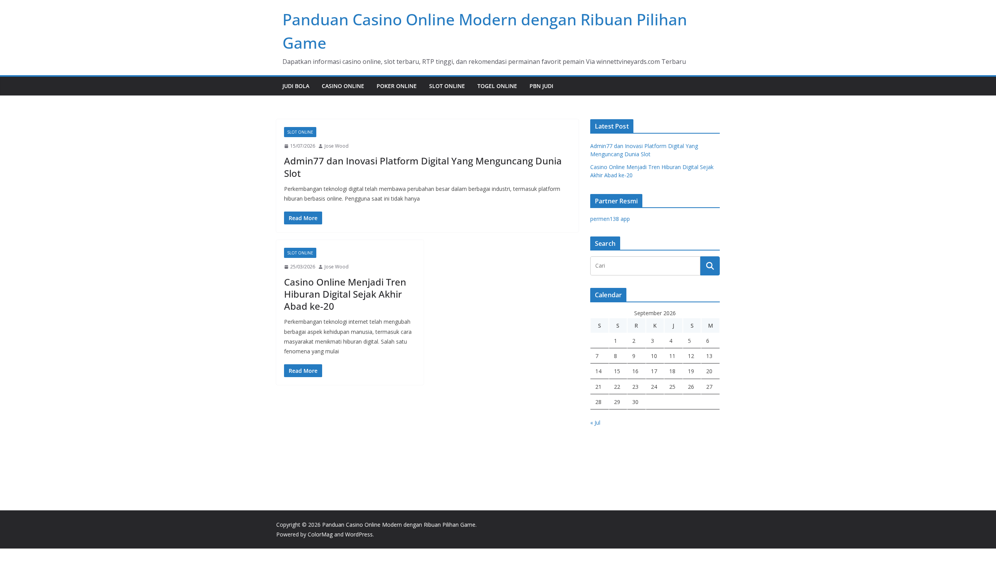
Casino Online (343, 86)
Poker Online (397, 86)
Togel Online (497, 86)
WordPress (359, 534)
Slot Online (447, 86)
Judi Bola (295, 86)
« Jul (595, 422)
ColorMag (320, 534)
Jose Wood (336, 146)
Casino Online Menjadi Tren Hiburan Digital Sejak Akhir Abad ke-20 (345, 293)
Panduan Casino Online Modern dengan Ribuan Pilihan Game (398, 524)
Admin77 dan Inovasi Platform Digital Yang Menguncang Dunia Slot (423, 166)
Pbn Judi (541, 86)
